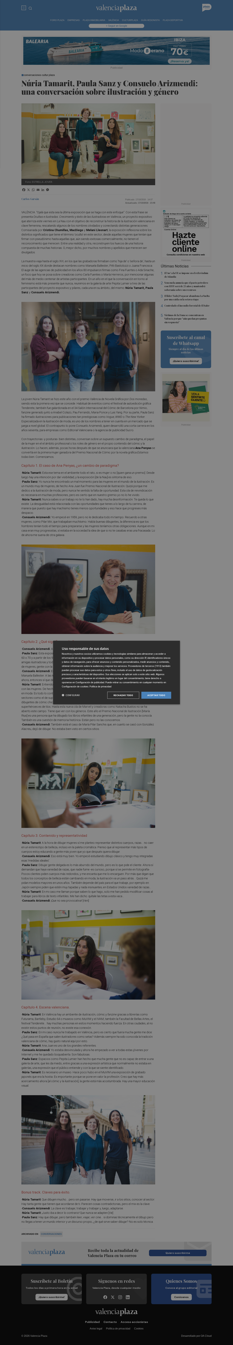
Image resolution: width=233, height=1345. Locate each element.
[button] (71, 695)
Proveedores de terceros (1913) (144, 666)
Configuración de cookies (75, 686)
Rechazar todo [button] (123, 695)
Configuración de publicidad (90, 682)
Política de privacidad (100, 686)
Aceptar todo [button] (156, 695)
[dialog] (116, 672)
